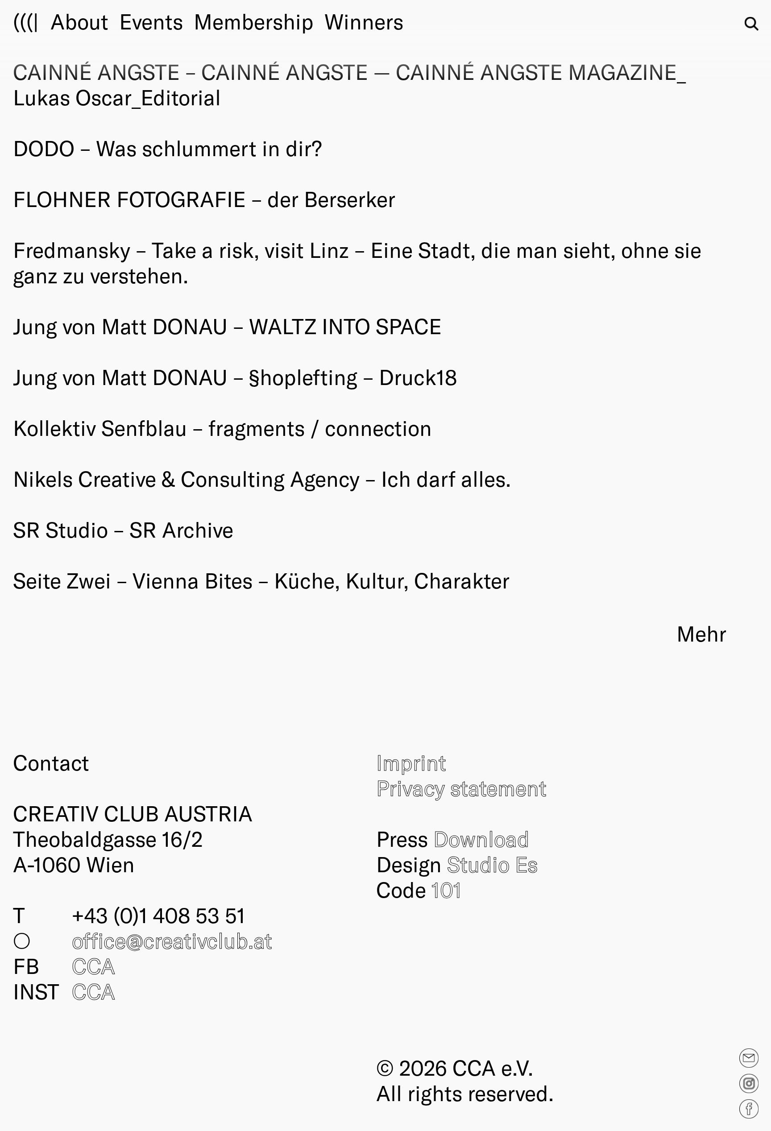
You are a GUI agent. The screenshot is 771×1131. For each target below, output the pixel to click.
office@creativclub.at (172, 940)
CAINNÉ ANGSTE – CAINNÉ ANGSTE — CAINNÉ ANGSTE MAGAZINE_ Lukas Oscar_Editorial (349, 84)
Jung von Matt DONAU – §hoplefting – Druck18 (235, 376)
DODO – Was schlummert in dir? (167, 148)
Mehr (701, 633)
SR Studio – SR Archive (123, 529)
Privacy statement (461, 787)
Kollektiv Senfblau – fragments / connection (222, 427)
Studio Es (492, 864)
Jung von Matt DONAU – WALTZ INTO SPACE (227, 326)
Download (481, 838)
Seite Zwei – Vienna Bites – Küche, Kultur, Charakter (261, 580)
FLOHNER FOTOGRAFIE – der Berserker (204, 198)
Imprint (411, 762)
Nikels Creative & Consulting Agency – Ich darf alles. (262, 478)
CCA (93, 965)
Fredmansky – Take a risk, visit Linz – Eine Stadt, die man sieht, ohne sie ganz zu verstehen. (357, 262)
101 (446, 889)
